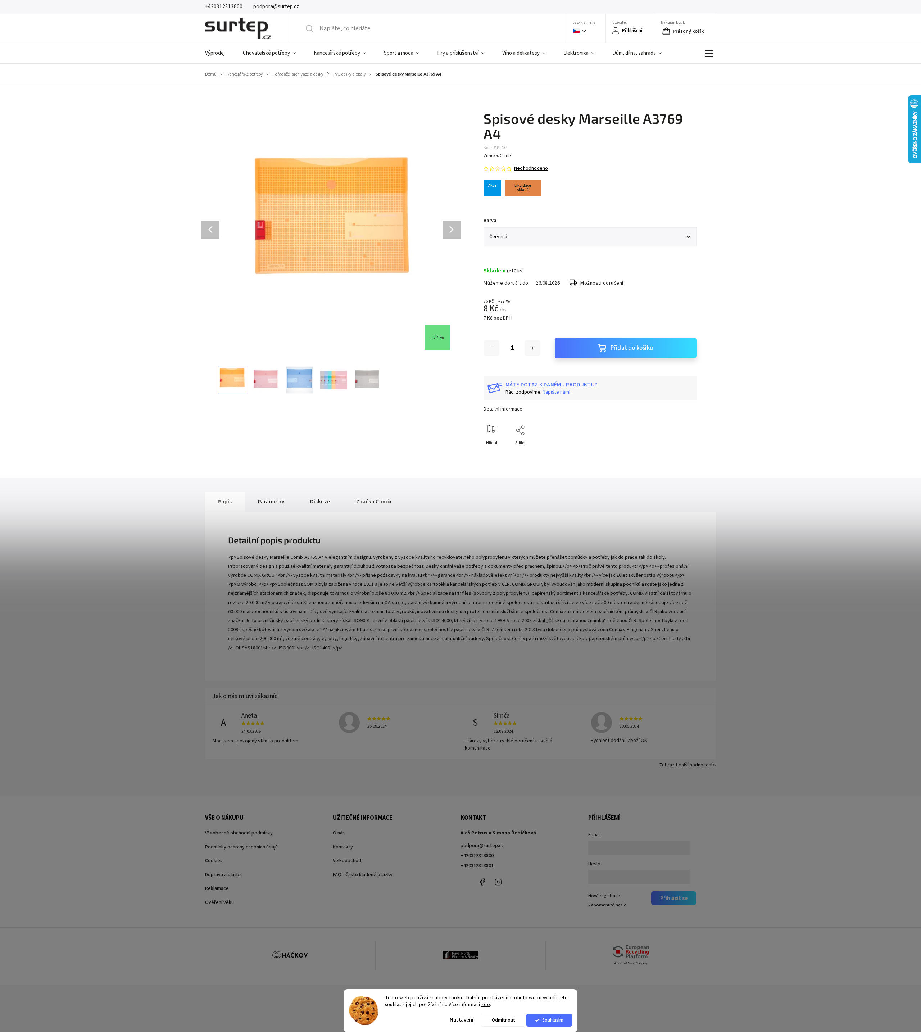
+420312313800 (477, 855)
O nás (339, 833)
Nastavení (461, 1020)
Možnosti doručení (601, 283)
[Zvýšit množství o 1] (532, 348)
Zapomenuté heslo (607, 905)
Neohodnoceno (531, 168)
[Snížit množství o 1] (491, 348)
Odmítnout (503, 1020)
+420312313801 (477, 865)
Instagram (498, 882)
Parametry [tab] (271, 502)
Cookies (213, 860)
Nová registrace (604, 895)
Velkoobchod (347, 860)
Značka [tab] (374, 502)
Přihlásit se (674, 898)
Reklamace (217, 888)
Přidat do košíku (632, 348)
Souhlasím (552, 1020)
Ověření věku (219, 902)
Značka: (497, 156)
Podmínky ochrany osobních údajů (241, 847)
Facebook (482, 882)
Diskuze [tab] (320, 502)
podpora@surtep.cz (482, 845)
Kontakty (343, 847)
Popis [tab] (225, 502)
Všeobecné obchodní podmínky (239, 833)
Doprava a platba (223, 874)
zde (485, 1004)
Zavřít (684, 455)
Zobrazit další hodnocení (685, 765)
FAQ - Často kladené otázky (363, 874)
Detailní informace (503, 409)
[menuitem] (219, 53)
